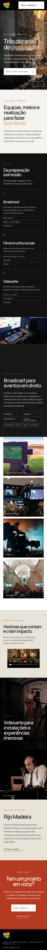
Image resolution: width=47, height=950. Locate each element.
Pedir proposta (23, 908)
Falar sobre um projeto (20, 71)
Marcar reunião (23, 915)
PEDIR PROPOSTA (31, 5)
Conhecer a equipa (13, 849)
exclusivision (8, 944)
